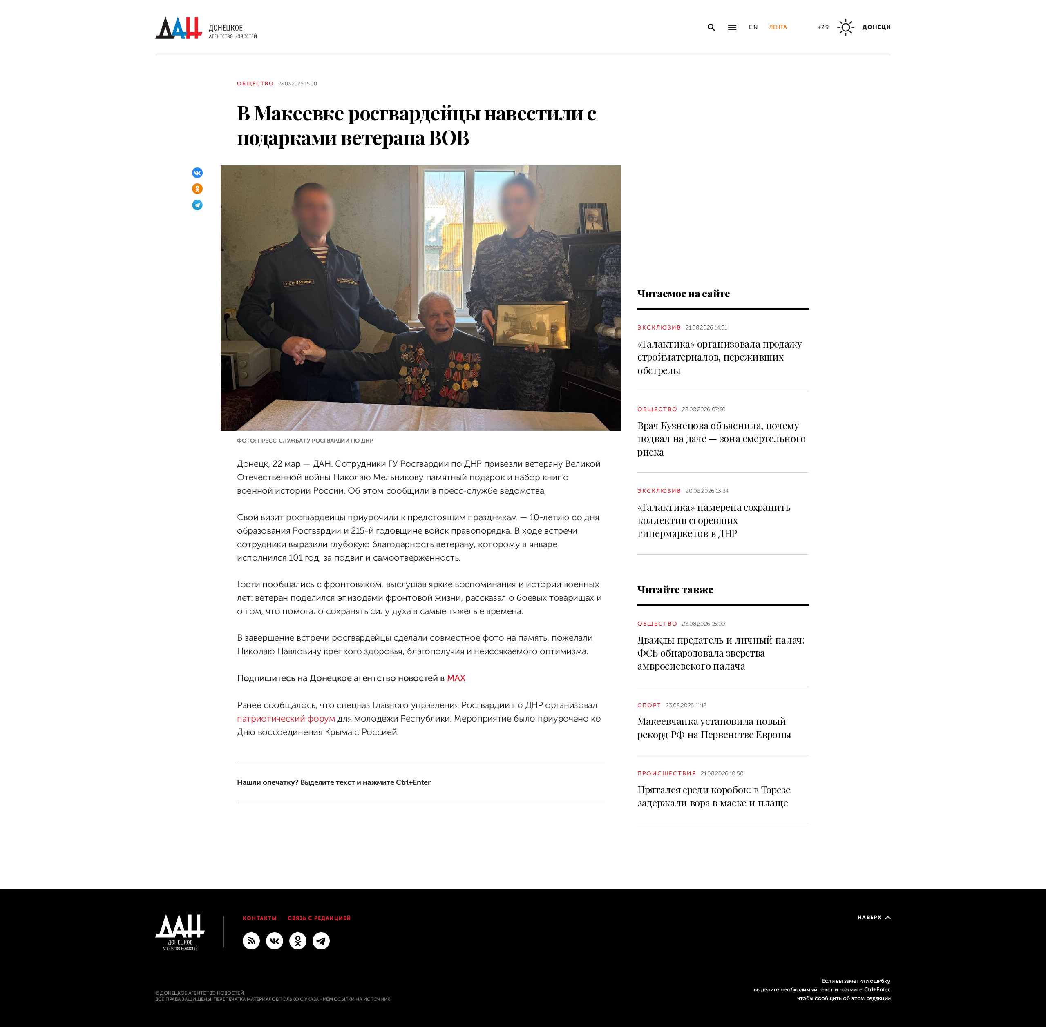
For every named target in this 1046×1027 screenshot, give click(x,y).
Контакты (260, 918)
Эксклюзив (659, 328)
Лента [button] (778, 27)
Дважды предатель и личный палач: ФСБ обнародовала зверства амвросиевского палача (721, 653)
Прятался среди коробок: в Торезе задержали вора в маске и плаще (714, 796)
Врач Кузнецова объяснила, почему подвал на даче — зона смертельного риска (721, 438)
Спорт (649, 705)
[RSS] (251, 940)
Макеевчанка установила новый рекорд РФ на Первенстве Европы (714, 727)
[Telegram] (197, 205)
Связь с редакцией (319, 918)
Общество (255, 83)
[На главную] (206, 27)
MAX (456, 678)
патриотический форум (287, 719)
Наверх (870, 917)
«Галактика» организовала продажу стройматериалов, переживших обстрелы (719, 356)
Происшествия (667, 774)
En (754, 27)
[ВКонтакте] (197, 172)
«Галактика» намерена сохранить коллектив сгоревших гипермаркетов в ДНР (713, 520)
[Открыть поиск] (711, 27)
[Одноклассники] (197, 188)
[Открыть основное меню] (732, 27)
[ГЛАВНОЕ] (321, 940)
